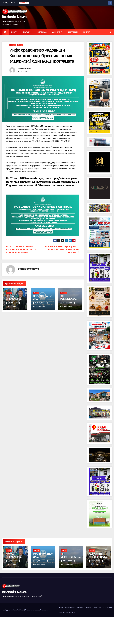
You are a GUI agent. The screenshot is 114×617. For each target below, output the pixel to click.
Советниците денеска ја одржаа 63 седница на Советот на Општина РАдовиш (61, 249)
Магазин (27, 32)
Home (61, 607)
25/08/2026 (12, 561)
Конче (20, 45)
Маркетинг (57, 32)
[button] (110, 32)
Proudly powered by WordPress (13, 610)
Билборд (42, 32)
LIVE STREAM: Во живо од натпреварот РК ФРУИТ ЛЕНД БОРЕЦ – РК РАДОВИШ (21, 249)
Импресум (73, 32)
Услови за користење (67, 612)
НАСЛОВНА (108, 607)
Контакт (86, 32)
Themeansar (44, 610)
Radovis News (14, 16)
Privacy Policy (69, 607)
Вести (14, 32)
